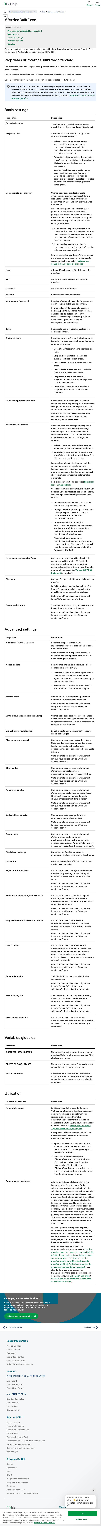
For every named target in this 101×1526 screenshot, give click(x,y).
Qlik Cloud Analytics (15, 1399)
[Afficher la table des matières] (5, 11)
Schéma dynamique (79, 1276)
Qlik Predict (12, 1406)
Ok (83, 1514)
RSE (8, 1471)
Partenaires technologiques (19, 1444)
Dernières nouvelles (16, 1490)
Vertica (42, 12)
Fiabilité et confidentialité (18, 1430)
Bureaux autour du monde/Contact (22, 1493)
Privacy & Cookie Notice (44, 1523)
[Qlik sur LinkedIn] (87, 1507)
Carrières (11, 1486)
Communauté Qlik (68, 1507)
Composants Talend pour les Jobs (22, 12)
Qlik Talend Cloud (14, 1384)
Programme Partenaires (17, 1482)
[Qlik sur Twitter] (82, 1507)
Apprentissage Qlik (15, 1357)
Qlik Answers (12, 1403)
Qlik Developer (13, 1349)
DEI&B (9, 1475)
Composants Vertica (56, 12)
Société (10, 1464)
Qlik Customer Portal (16, 1360)
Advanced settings (15, 37)
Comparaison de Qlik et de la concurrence (26, 1441)
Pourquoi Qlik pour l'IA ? (17, 1437)
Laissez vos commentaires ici (21, 1316)
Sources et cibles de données (20, 1448)
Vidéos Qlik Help (14, 1346)
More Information (82, 1519)
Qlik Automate (13, 1410)
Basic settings (13, 34)
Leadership (12, 1468)
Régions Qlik (12, 1452)
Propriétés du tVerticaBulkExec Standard (24, 31)
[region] (50, 1517)
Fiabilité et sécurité (15, 1426)
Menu (97, 5)
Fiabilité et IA (12, 1433)
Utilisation (11, 44)
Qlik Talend (12, 1381)
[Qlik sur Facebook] (92, 1507)
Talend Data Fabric (15, 1388)
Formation (11, 1353)
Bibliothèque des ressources (20, 1364)
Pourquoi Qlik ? (13, 1422)
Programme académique (18, 1479)
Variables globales (15, 41)
